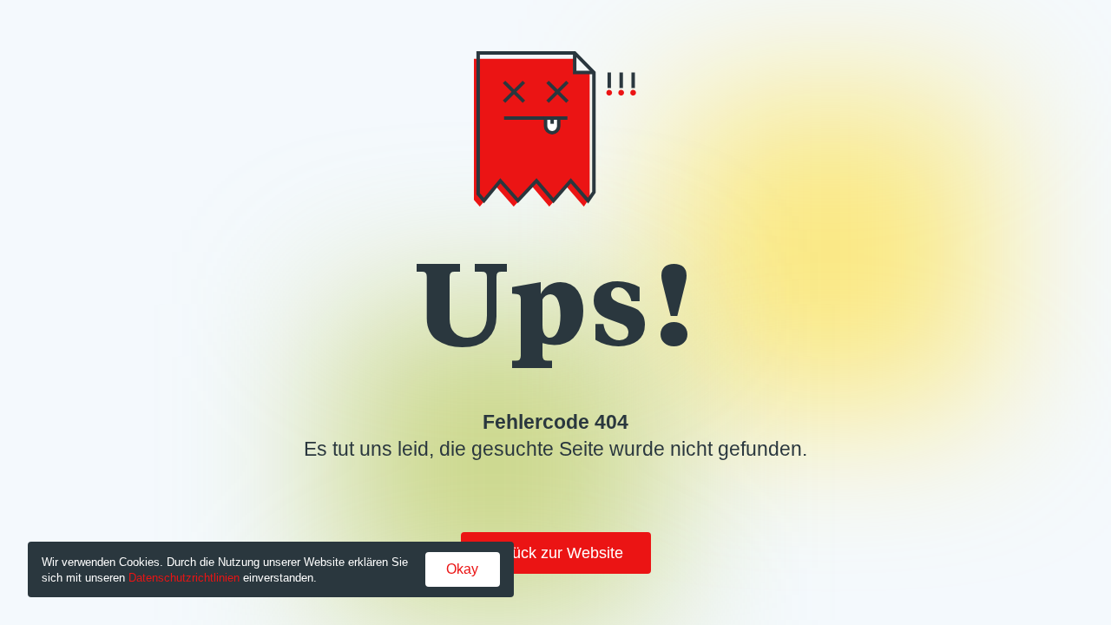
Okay (462, 569)
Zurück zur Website (556, 553)
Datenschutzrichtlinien (184, 577)
